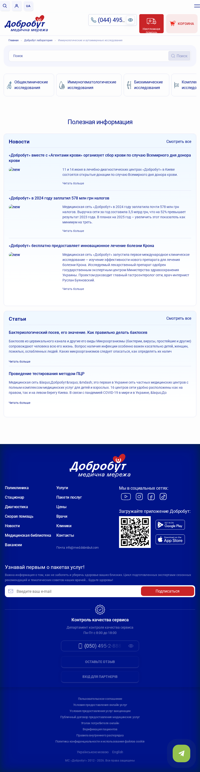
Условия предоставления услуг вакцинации (100, 711)
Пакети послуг (69, 497)
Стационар (14, 497)
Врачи (61, 516)
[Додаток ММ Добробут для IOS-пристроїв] (170, 539)
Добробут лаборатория (38, 40)
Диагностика (16, 507)
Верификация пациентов (100, 729)
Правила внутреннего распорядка (99, 735)
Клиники (63, 526)
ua (28, 6)
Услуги (62, 487)
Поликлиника (17, 487)
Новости (12, 526)
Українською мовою (93, 752)
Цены (61, 507)
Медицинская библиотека (28, 535)
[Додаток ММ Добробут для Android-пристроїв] (170, 525)
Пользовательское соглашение (100, 699)
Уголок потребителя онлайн (100, 723)
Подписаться (168, 591)
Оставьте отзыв (100, 662)
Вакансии (13, 545)
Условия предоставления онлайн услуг (100, 705)
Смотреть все (178, 141)
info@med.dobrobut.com (82, 547)
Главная (14, 40)
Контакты (65, 535)
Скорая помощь (19, 516)
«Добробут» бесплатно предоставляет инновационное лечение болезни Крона (81, 245)
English (117, 752)
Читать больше (73, 183)
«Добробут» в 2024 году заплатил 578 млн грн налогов (59, 198)
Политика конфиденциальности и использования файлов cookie (100, 741)
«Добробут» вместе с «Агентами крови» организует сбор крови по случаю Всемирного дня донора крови (100, 158)
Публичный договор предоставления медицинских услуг (100, 717)
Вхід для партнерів (100, 677)
